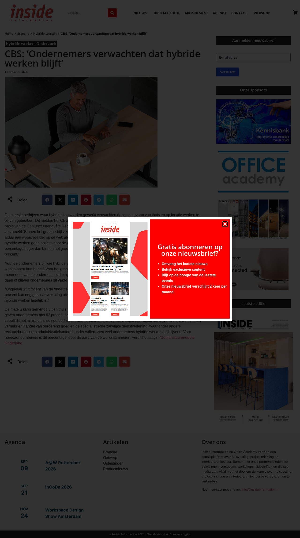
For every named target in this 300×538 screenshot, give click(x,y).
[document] (150, 269)
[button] (225, 224)
